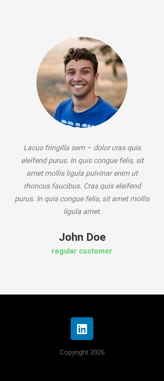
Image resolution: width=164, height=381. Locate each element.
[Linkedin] (82, 328)
